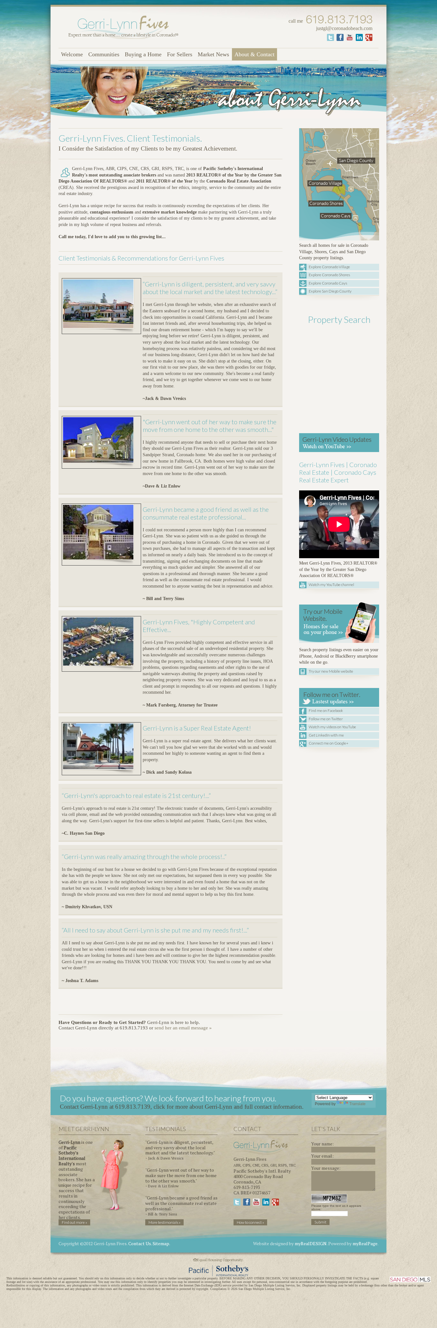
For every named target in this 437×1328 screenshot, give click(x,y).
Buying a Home (143, 54)
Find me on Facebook (326, 710)
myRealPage (365, 1243)
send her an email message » (183, 1027)
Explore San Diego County (330, 291)
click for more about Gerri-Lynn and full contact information (228, 1106)
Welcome (72, 54)
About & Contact (254, 54)
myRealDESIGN (311, 1243)
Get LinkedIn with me (326, 735)
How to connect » (250, 1222)
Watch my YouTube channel (331, 584)
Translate (357, 1104)
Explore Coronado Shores (329, 274)
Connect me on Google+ (328, 743)
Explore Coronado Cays (328, 283)
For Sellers (179, 54)
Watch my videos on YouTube (332, 726)
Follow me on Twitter (326, 718)
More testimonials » (164, 1222)
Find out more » (74, 1222)
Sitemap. (161, 1243)
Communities (103, 54)
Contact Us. (140, 1243)
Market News (213, 54)
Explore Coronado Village (329, 266)
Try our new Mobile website (331, 671)
